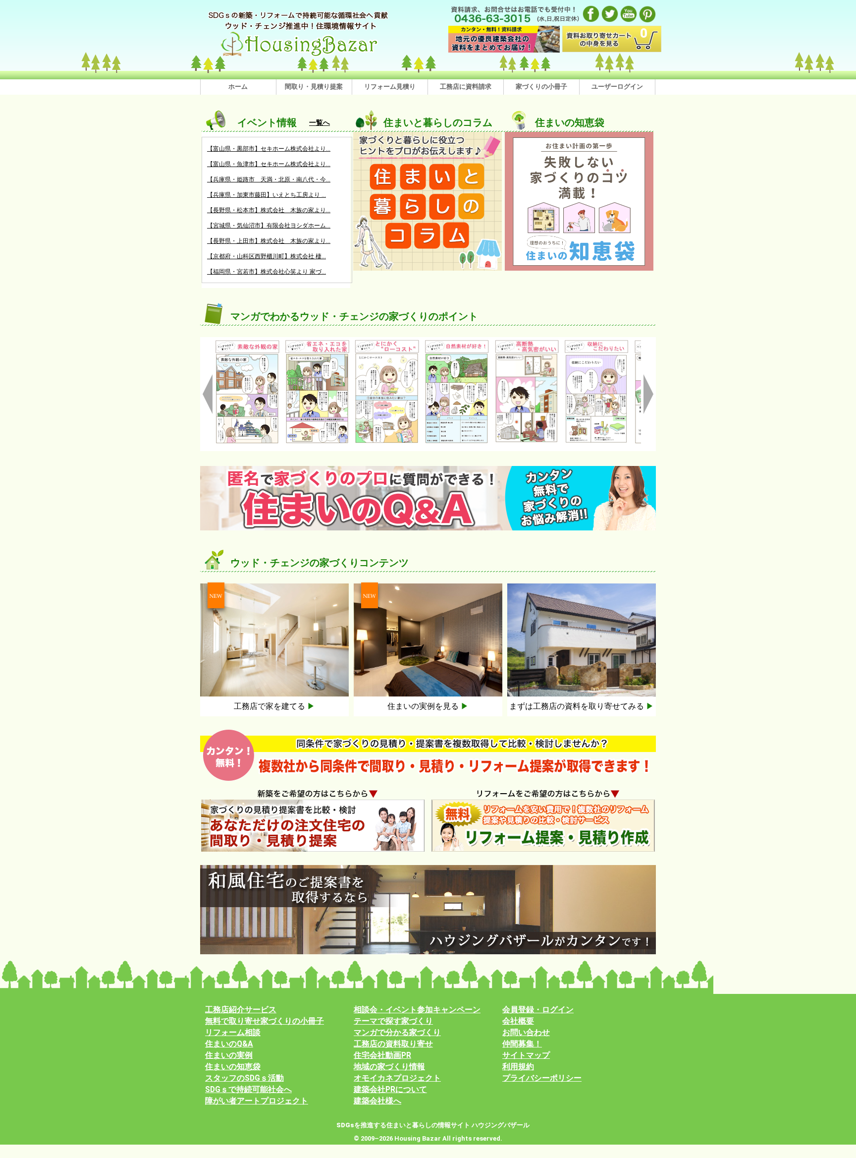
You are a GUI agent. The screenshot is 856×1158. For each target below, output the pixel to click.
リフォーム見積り (390, 86)
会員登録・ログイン (538, 1009)
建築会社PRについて (390, 1089)
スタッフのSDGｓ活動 (244, 1078)
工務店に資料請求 (465, 86)
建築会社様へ (377, 1101)
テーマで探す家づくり (393, 1021)
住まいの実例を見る (428, 706)
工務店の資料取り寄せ (393, 1044)
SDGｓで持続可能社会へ (248, 1089)
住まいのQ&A (229, 1044)
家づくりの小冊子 (541, 86)
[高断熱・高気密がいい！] (457, 343)
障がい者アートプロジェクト (256, 1101)
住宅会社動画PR (382, 1055)
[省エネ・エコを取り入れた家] (247, 343)
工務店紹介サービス (240, 1009)
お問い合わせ (526, 1032)
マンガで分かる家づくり (397, 1032)
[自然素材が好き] (387, 343)
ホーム (238, 86)
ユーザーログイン (617, 86)
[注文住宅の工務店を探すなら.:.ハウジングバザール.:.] (299, 12)
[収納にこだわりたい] (526, 343)
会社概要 (518, 1021)
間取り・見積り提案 (314, 86)
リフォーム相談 (233, 1032)
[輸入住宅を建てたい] (596, 343)
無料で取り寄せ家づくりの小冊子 (264, 1021)
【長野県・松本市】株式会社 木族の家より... (268, 210)
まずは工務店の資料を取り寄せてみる (581, 706)
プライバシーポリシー (542, 1078)
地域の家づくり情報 (389, 1066)
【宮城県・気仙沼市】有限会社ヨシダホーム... (268, 225)
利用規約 (518, 1066)
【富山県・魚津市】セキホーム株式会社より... (268, 164)
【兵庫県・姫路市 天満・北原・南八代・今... (268, 179)
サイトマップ (526, 1055)
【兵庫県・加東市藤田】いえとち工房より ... (266, 194)
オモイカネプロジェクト (397, 1078)
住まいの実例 (229, 1055)
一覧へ (319, 122)
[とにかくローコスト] (317, 343)
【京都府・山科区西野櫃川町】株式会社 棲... (266, 256)
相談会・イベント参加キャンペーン (417, 1009)
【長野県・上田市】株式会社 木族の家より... (268, 240)
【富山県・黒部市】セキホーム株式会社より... (268, 148)
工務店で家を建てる (274, 706)
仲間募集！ (522, 1044)
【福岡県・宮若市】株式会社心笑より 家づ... (266, 271)
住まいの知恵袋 (233, 1066)
